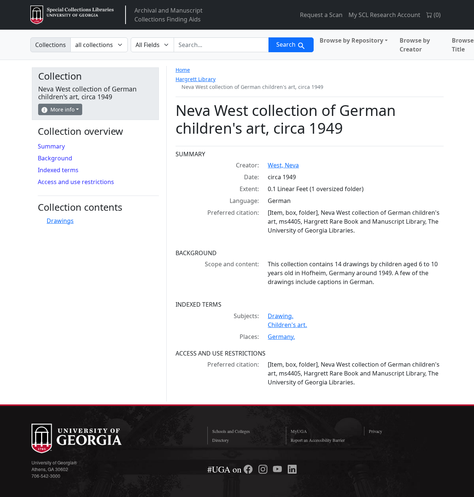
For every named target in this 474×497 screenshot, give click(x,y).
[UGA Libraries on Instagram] (264, 469)
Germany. (281, 337)
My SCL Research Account (384, 15)
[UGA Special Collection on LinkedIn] (292, 469)
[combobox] (221, 45)
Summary (51, 146)
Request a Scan (321, 15)
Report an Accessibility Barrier (318, 440)
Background (55, 158)
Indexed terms (58, 170)
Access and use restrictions (76, 182)
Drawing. (280, 316)
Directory (220, 440)
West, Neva (283, 165)
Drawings (60, 221)
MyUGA (299, 431)
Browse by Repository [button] (351, 40)
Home (183, 69)
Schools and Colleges (231, 431)
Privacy (375, 431)
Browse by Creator (415, 44)
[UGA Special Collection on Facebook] (249, 469)
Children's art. (287, 325)
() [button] (436, 15)
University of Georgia (87, 438)
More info (62, 109)
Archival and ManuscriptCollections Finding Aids (168, 14)
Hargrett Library (196, 79)
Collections (50, 45)
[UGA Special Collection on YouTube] (278, 469)
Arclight (72, 15)
